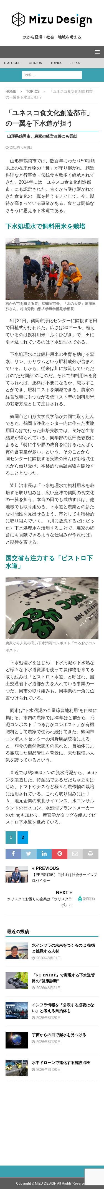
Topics (56, 63)
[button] (96, 51)
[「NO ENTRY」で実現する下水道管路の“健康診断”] (17, 980)
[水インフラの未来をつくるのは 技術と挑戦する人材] (17, 950)
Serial (75, 63)
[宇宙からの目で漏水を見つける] (17, 1040)
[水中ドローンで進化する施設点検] (17, 1068)
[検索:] (52, 74)
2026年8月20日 (48, 1018)
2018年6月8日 (21, 147)
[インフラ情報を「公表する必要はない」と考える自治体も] (17, 1010)
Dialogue (12, 63)
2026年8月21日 (48, 958)
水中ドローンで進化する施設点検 (61, 1063)
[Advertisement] (52, 1120)
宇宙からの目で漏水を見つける (59, 1035)
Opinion (35, 63)
